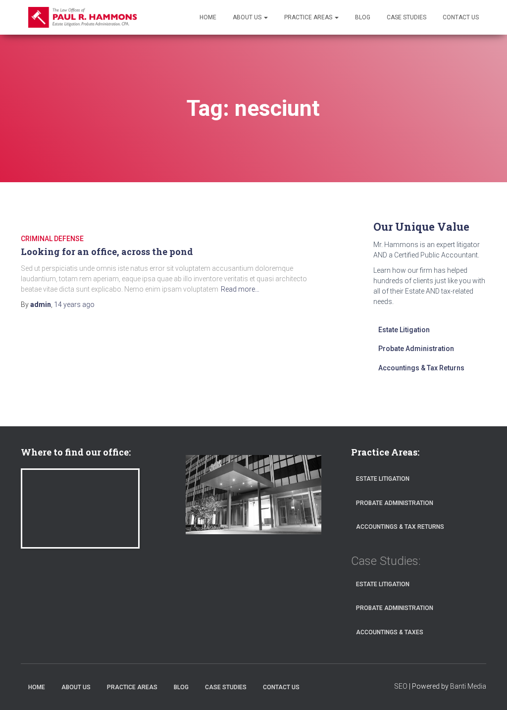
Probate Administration (416, 349)
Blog (362, 17)
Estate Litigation (404, 330)
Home (208, 17)
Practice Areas (309, 17)
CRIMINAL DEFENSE (52, 239)
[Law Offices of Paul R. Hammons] (83, 17)
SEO (400, 686)
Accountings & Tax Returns (421, 368)
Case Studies (406, 17)
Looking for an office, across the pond (107, 251)
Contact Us (461, 17)
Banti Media (468, 686)
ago (74, 304)
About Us (248, 17)
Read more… (240, 289)
